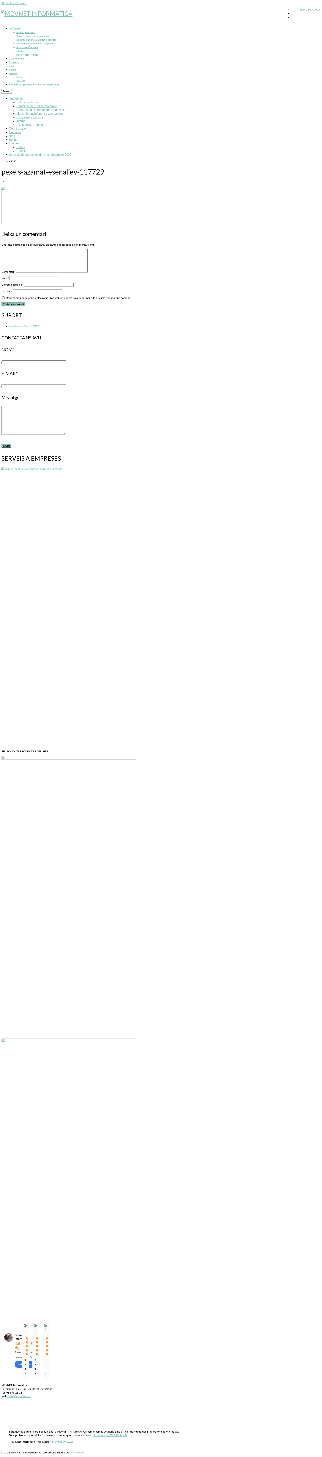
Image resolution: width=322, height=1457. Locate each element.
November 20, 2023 (61, 1441)
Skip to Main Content (13, 3)
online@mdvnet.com (19, 1396)
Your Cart (310, 9)
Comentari (8, 271)
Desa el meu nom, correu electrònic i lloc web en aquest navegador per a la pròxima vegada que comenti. (68, 297)
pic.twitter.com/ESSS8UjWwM (110, 1435)
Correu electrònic (12, 284)
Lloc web (6, 291)
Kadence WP (77, 1452)
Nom (5, 278)
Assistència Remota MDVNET (26, 326)
